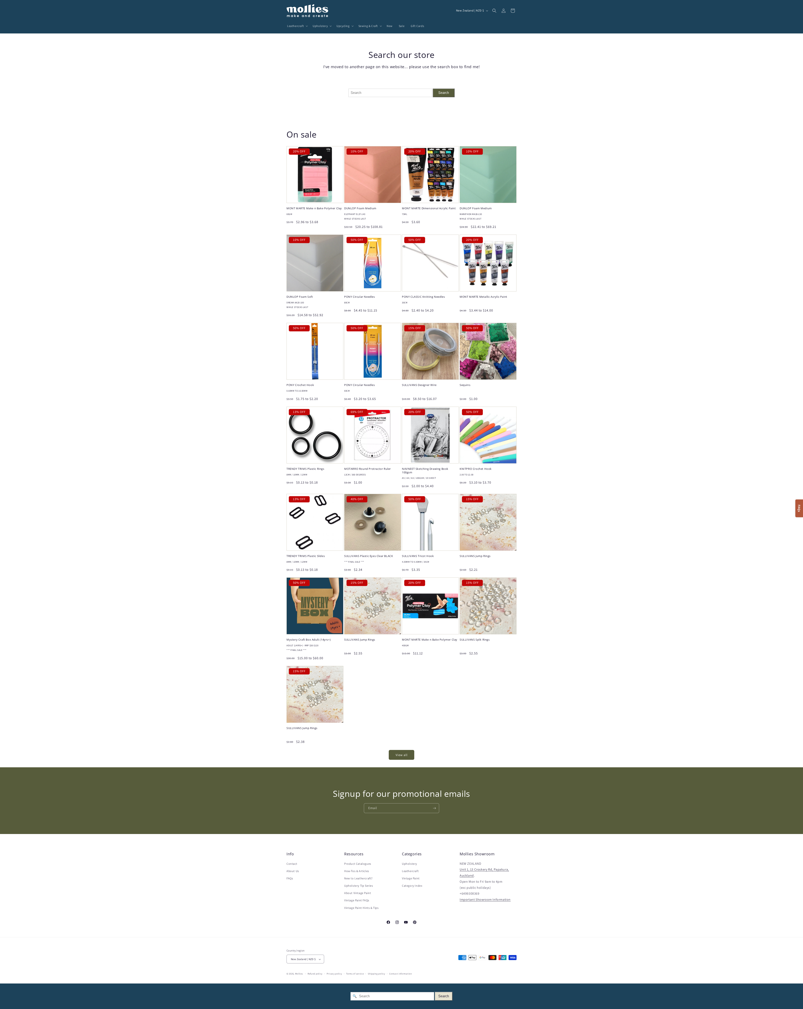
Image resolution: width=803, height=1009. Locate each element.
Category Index (412, 886)
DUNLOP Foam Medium (360, 208)
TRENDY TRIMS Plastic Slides (305, 556)
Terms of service (355, 973)
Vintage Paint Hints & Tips (361, 908)
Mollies (299, 973)
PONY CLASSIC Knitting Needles (423, 297)
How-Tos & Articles (356, 871)
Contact (291, 864)
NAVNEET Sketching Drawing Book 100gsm (425, 470)
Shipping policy (376, 973)
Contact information (400, 973)
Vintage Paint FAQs (356, 900)
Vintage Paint (411, 878)
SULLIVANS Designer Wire (419, 385)
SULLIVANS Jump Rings (475, 556)
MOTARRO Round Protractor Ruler (367, 469)
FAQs (289, 878)
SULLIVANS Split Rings (475, 639)
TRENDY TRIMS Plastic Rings (305, 469)
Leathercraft (410, 871)
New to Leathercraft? (358, 878)
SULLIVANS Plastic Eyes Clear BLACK (368, 556)
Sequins (465, 385)
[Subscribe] (434, 808)
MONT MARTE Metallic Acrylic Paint (483, 297)
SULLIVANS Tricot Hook (418, 556)
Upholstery (409, 864)
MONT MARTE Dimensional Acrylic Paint (429, 208)
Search (443, 93)
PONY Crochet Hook (300, 385)
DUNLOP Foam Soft (299, 297)
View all (402, 755)
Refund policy (315, 973)
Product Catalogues (357, 864)
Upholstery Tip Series (358, 886)
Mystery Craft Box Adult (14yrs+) (308, 639)
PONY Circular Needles (359, 297)
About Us (292, 871)
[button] (296, 26)
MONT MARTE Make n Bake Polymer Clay (314, 208)
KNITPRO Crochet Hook (476, 469)
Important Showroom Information (485, 900)
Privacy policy (334, 973)
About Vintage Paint (357, 893)
